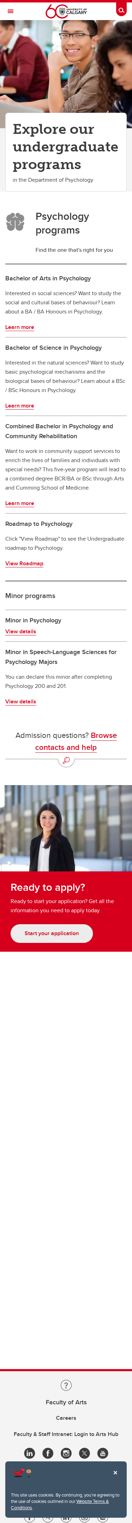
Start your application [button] (52, 933)
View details (20, 631)
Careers (66, 1418)
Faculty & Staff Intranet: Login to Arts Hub (66, 1434)
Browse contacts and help (76, 741)
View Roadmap (24, 563)
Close (115, 1477)
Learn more (19, 327)
